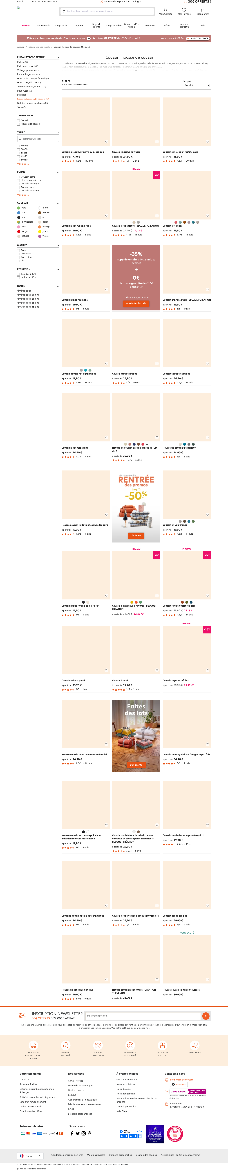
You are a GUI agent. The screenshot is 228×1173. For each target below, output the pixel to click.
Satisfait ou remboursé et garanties (38, 1097)
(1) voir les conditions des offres (31, 1169)
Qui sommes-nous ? (126, 1080)
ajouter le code (199, 38)
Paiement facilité (28, 1084)
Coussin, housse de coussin (31, 99)
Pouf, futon (22, 91)
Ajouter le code (137, 303)
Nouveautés (43, 26)
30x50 (24, 149)
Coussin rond (27, 187)
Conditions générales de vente (67, 1155)
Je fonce (136, 535)
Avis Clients (122, 1111)
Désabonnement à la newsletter (84, 1104)
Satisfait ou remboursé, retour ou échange (37, 1091)
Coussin (25, 121)
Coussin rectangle (30, 184)
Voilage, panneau (26, 70)
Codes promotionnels (31, 1107)
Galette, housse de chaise (30, 103)
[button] (30, 1156)
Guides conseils (76, 1090)
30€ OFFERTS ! (199, 1)
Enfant (166, 26)
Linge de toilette (96, 25)
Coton (24, 250)
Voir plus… (23, 164)
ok (206, 1016)
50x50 (24, 160)
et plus (35, 295)
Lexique (72, 1095)
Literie (202, 26)
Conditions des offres (31, 1111)
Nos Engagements (125, 1094)
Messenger (181, 1084)
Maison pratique (184, 25)
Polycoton (26, 257)
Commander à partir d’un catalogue (122, 2)
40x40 (24, 146)
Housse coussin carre (32, 180)
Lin (22, 261)
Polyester (26, 254)
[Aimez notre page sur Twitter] (77, 1135)
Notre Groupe (123, 1089)
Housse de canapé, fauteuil (31, 79)
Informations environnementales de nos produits (137, 1100)
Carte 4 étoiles (75, 1081)
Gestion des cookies (146, 1155)
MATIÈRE (22, 245)
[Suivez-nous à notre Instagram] (83, 1135)
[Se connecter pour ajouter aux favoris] (106, 141)
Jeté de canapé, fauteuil (29, 87)
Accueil (20, 47)
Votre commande (30, 1074)
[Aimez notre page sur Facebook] (71, 1135)
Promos (26, 26)
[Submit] (63, 11)
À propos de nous (127, 1074)
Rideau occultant (26, 66)
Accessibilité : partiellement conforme (180, 1155)
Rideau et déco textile (131, 25)
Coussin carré (28, 177)
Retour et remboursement (33, 1102)
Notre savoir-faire (125, 1084)
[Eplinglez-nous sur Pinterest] (89, 1135)
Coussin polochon (30, 191)
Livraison (24, 1080)
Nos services (76, 1074)
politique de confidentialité (135, 1028)
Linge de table (113, 26)
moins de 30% (28, 277)
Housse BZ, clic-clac (27, 83)
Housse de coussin (30, 124)
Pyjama (79, 26)
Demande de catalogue (80, 1086)
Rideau (21, 62)
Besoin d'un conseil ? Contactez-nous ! (37, 2)
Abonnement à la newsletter (82, 1100)
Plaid (20, 95)
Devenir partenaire (126, 1107)
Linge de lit (61, 26)
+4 (147, 444)
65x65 (24, 153)
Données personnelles (120, 1155)
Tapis (20, 107)
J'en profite (136, 765)
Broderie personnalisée (80, 1114)
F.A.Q (71, 1109)
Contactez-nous (175, 1074)
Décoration (149, 26)
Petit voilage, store (27, 74)
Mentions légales (96, 1155)
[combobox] (107, 11)
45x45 (24, 156)
